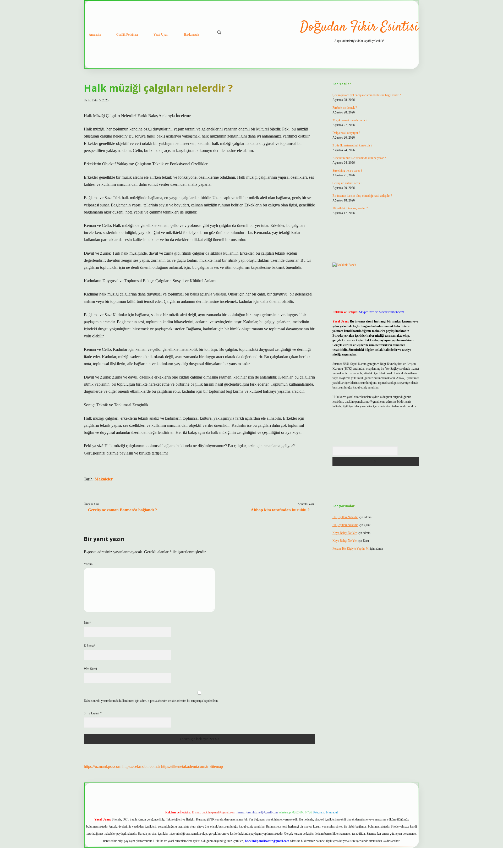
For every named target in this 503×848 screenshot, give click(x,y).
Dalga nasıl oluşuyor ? (346, 133)
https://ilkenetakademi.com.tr (185, 766)
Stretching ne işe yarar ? (347, 170)
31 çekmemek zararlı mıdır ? (349, 120)
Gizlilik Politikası (127, 34)
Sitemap (216, 766)
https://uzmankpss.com (102, 766)
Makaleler (104, 479)
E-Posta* (89, 646)
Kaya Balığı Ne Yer (344, 533)
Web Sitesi (90, 669)
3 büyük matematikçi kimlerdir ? (352, 145)
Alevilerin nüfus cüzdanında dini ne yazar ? (359, 158)
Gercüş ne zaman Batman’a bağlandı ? (122, 510)
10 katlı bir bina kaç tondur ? (350, 208)
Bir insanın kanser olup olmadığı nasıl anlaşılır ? (362, 196)
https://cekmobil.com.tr (141, 766)
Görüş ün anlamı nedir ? (347, 183)
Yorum (88, 564)
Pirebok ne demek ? (344, 108)
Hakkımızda (191, 34)
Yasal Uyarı (161, 34)
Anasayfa (95, 34)
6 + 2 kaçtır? (93, 713)
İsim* (87, 623)
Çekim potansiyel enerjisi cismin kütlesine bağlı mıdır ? (366, 95)
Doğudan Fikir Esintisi (359, 27)
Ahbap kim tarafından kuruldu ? (280, 510)
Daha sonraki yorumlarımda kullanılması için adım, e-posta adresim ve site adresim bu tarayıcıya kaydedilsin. (151, 701)
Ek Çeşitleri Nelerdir (345, 517)
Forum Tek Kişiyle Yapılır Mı (350, 548)
